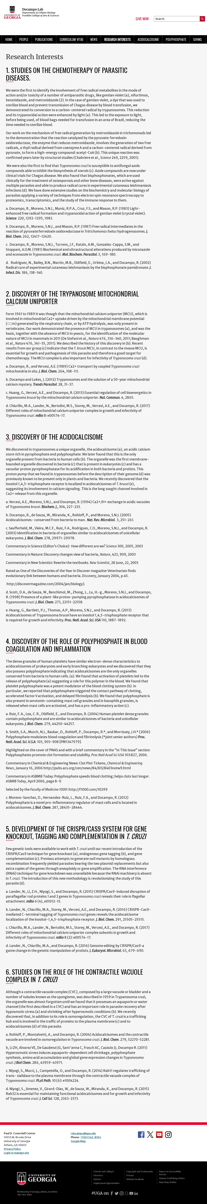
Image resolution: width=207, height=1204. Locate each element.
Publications (44, 39)
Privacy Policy (12, 1149)
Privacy (130, 1175)
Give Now (142, 18)
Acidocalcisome (148, 39)
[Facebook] (112, 1193)
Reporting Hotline (167, 1182)
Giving (197, 39)
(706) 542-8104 (91, 1137)
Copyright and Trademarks (139, 1171)
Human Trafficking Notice (172, 1178)
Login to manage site (16, 1152)
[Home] (50, 16)
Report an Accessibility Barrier (170, 1173)
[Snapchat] (126, 1193)
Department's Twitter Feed (150, 1134)
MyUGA (97, 1179)
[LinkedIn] (136, 1193)
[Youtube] (131, 1193)
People (23, 39)
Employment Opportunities (106, 1183)
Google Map (78, 1141)
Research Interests (117, 39)
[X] (117, 1193)
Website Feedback (135, 1179)
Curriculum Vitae (71, 39)
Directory (98, 1175)
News (93, 39)
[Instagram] (122, 1193)
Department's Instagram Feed (168, 1134)
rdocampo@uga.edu (83, 1133)
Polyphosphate (176, 39)
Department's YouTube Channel (159, 1134)
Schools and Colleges (103, 1171)
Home (8, 39)
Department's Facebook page (141, 1134)
